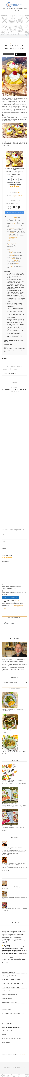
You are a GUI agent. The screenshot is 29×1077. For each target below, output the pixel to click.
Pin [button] (22, 179)
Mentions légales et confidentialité (11, 1027)
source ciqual (21, 1055)
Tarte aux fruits (6, 369)
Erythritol (11, 238)
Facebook (18, 182)
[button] (11, 186)
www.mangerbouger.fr (20, 959)
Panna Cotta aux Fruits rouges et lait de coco (14, 908)
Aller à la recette (21, 54)
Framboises (10, 266)
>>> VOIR (4, 712)
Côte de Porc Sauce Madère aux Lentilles (14, 751)
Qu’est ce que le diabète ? (9, 976)
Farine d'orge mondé (15, 219)
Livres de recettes (6, 1009)
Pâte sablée (14, 217)
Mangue (10, 245)
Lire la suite (5, 671)
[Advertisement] (14, 24)
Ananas (12, 255)
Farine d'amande (13, 228)
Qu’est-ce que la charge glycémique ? (12, 979)
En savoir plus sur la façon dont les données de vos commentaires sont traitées (14, 606)
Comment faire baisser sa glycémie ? (12, 847)
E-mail (4, 541)
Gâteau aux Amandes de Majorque (11, 887)
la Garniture (13, 243)
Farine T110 (13, 223)
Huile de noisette (13, 237)
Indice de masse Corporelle (9, 1002)
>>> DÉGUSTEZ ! (5, 888)
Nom (3, 534)
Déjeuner (12, 43)
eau (11, 241)
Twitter (11, 182)
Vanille (17, 263)
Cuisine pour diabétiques (8, 972)
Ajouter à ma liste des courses (15, 212)
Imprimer (8, 179)
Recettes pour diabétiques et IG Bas (11, 931)
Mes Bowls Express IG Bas (9, 803)
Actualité (4, 1006)
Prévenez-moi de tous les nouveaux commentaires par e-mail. (11, 587)
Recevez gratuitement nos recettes (11, 1038)
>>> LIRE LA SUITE (6, 854)
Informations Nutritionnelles (9, 994)
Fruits (18, 43)
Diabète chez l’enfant (7, 991)
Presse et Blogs (6, 1042)
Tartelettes (14, 369)
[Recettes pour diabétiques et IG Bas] (14, 7)
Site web (4, 548)
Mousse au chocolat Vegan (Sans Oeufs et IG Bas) (14, 897)
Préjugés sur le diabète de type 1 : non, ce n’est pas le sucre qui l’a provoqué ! (13, 863)
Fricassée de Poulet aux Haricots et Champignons (12, 709)
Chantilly (13, 258)
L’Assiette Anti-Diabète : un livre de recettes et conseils (12, 781)
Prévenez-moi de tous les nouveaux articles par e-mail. (14, 593)
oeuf (9, 240)
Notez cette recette (8, 54)
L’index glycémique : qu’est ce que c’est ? (13, 983)
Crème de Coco (14, 260)
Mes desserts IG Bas (7, 826)
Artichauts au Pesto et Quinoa (11, 731)
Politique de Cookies (7, 1031)
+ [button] (18, 207)
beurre (11, 235)
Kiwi (11, 252)
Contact (4, 1034)
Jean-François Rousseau (10, 373)
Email (15, 179)
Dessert (18, 192)
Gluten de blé (13, 232)
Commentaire (5, 561)
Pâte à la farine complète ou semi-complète (12, 366)
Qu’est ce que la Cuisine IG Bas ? (10, 987)
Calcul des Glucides (7, 998)
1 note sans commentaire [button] (13, 601)
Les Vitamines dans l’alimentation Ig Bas (13, 1013)
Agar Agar (11, 251)
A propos (4, 1046)
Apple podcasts (6, 962)
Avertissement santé (20, 955)
